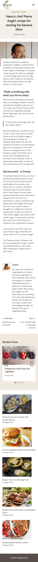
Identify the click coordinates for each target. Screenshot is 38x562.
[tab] (15, 382)
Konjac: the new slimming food (15, 480)
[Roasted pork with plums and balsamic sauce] (19, 497)
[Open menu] (33, 5)
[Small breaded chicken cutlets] (19, 529)
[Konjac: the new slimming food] (19, 467)
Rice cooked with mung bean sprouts (28, 323)
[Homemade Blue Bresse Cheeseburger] (19, 437)
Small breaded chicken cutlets (15, 542)
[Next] (32, 363)
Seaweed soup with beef (8, 322)
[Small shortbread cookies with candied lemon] (19, 404)
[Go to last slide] (6, 363)
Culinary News (19, 12)
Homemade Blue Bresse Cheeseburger (19, 450)
